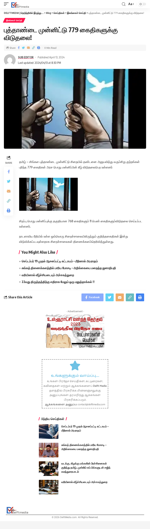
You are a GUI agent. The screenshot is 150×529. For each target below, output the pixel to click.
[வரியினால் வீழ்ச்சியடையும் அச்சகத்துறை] (48, 487)
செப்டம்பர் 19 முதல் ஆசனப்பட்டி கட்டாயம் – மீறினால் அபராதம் (60, 261)
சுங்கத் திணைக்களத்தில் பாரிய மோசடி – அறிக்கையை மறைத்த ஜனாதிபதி (69, 268)
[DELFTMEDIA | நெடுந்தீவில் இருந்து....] (20, 4)
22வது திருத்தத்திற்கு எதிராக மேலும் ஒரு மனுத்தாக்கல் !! (58, 282)
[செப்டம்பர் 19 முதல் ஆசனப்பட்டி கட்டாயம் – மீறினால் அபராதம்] (48, 431)
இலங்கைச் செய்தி (14, 20)
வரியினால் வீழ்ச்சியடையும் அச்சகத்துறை (48, 275)
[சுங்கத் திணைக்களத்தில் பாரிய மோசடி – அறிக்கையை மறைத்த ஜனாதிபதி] (48, 450)
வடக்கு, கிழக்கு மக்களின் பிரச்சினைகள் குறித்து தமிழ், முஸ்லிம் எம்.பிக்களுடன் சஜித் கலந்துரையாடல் (86, 467)
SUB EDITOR (26, 57)
